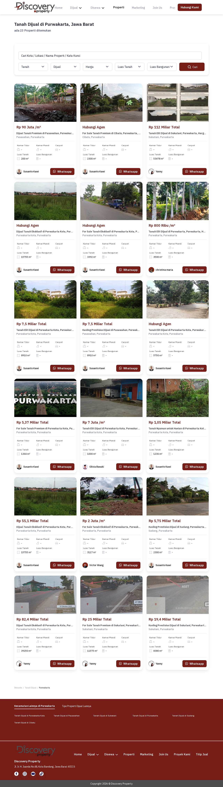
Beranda (18, 687)
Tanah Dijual (30, 687)
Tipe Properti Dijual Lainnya (76, 706)
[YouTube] (33, 774)
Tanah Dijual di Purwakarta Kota (29, 715)
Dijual (74, 7)
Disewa (95, 7)
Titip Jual (202, 754)
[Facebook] (16, 774)
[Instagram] (25, 774)
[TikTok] (41, 774)
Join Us (157, 7)
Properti (118, 7)
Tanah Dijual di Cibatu (24, 722)
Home (59, 7)
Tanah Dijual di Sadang (183, 715)
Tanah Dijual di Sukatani (104, 715)
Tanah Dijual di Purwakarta (145, 715)
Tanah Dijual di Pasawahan (67, 715)
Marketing (138, 7)
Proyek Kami (182, 754)
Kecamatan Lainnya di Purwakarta (34, 705)
